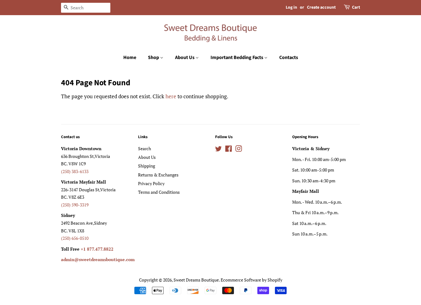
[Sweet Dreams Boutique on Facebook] (228, 150)
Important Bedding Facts (237, 57)
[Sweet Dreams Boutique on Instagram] (238, 150)
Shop (154, 57)
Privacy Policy (151, 183)
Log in (291, 7)
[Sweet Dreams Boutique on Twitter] (218, 150)
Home (129, 57)
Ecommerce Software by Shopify (251, 280)
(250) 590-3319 (74, 205)
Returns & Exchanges (158, 175)
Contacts (288, 57)
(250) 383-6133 (74, 171)
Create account (321, 7)
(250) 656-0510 (74, 238)
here (171, 96)
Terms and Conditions (159, 192)
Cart (356, 7)
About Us (185, 57)
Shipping (146, 166)
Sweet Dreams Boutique (196, 280)
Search (144, 148)
